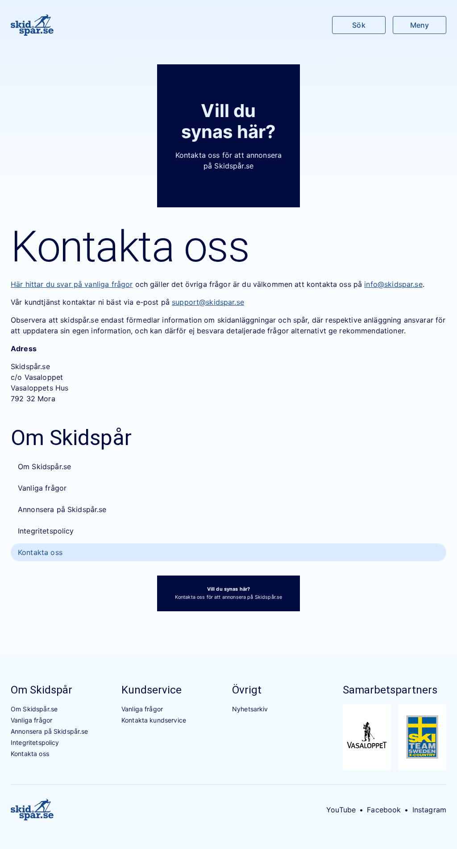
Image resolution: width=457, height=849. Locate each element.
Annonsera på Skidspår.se (62, 509)
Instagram (429, 809)
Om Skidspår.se (44, 466)
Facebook (384, 809)
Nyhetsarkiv (250, 709)
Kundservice (151, 690)
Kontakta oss (40, 552)
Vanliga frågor (42, 487)
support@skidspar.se (208, 302)
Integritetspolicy (46, 530)
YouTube (341, 809)
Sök (358, 25)
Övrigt (247, 690)
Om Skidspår (41, 690)
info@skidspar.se (393, 284)
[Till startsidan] (32, 25)
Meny (419, 25)
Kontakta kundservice (153, 720)
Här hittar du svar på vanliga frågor (72, 284)
